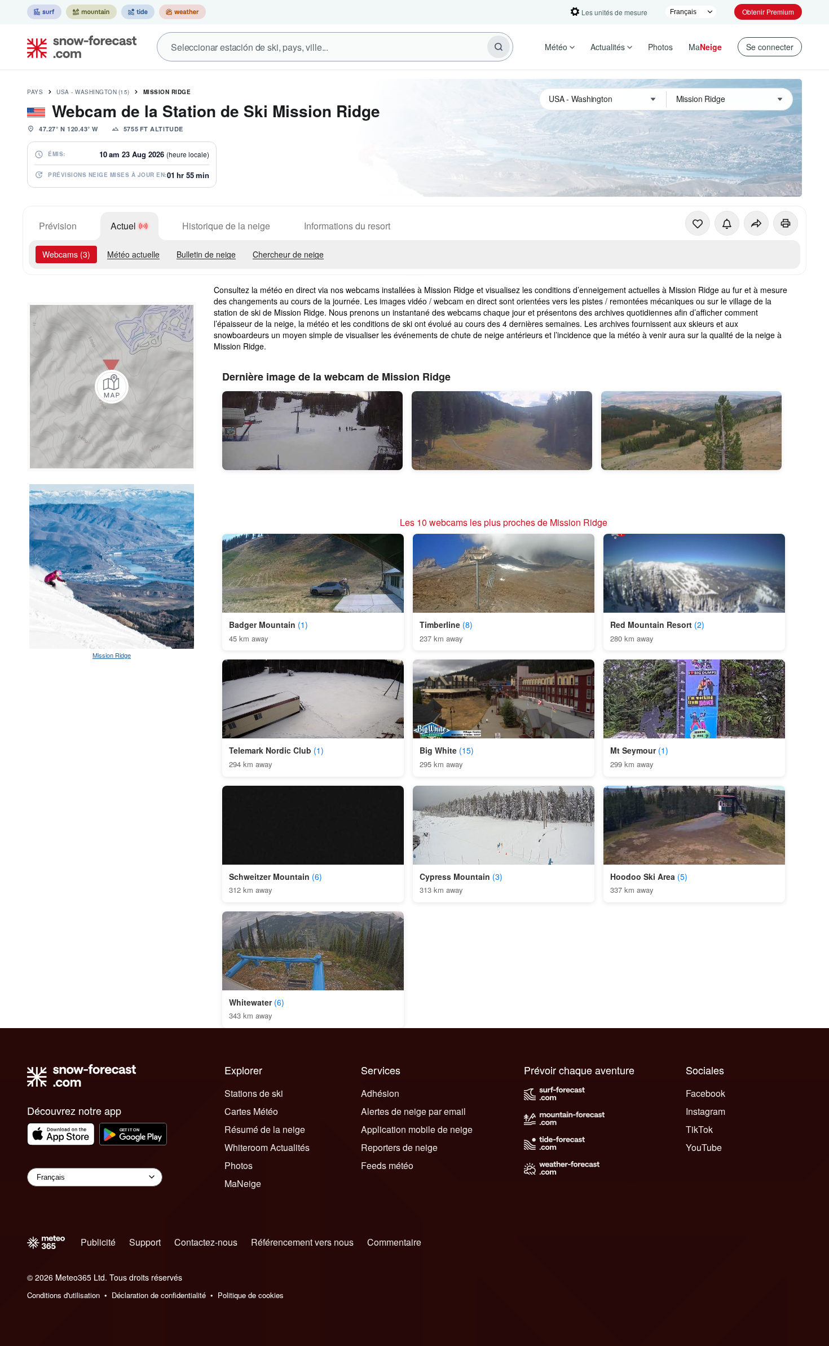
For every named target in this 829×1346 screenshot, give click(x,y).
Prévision (58, 225)
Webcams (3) (66, 254)
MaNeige (242, 1183)
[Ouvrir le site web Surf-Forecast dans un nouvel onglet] (44, 12)
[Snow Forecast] (78, 47)
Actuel (123, 225)
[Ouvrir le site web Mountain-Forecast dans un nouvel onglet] (91, 12)
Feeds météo (387, 1165)
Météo (556, 46)
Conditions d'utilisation (63, 1295)
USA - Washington (93, 92)
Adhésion (380, 1093)
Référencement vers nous (302, 1242)
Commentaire (394, 1242)
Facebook (705, 1093)
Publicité (98, 1242)
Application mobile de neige (417, 1129)
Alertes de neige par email (413, 1111)
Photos (660, 46)
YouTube (704, 1147)
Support (145, 1242)
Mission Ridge (167, 92)
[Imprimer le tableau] (785, 223)
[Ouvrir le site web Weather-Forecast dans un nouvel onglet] (182, 12)
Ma (705, 46)
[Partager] (756, 223)
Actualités (607, 46)
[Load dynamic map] (112, 387)
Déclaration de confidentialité (159, 1295)
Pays (35, 92)
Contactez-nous (205, 1242)
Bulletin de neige (206, 254)
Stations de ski (253, 1093)
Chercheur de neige (288, 254)
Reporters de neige (399, 1147)
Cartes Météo (251, 1111)
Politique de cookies (251, 1295)
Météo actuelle (133, 254)
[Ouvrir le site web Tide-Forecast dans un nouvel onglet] (138, 12)
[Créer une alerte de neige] (727, 223)
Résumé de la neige (264, 1129)
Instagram (705, 1111)
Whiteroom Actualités (267, 1147)
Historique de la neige (226, 225)
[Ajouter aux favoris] (697, 223)
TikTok (699, 1129)
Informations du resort (347, 225)
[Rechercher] (498, 47)
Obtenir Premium (768, 11)
